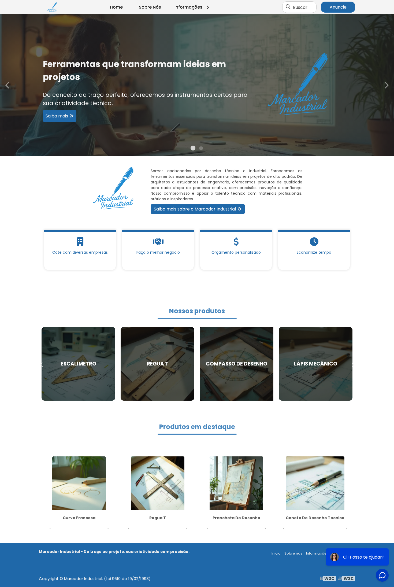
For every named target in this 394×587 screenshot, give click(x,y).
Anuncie (338, 7)
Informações (188, 7)
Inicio (276, 553)
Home (116, 7)
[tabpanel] (197, 85)
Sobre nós (293, 553)
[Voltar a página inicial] (52, 7)
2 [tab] (201, 149)
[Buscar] (288, 7)
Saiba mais (194, 108)
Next (386, 85)
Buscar (300, 7)
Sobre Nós (150, 7)
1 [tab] (193, 149)
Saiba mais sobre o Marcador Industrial (195, 209)
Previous (8, 85)
